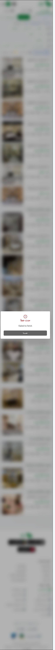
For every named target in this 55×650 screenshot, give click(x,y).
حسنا (25, 333)
